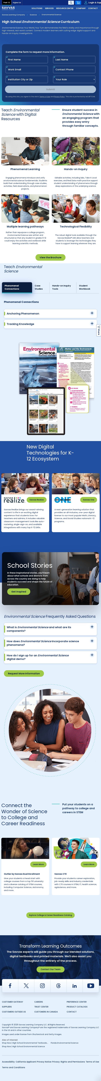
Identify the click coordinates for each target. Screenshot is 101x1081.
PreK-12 (6, 2)
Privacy (56, 1061)
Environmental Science (51, 14)
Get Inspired (18, 591)
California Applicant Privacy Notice (33, 1061)
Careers (38, 1001)
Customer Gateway (12, 1001)
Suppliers (7, 1006)
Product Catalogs (77, 1006)
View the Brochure (50, 257)
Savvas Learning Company (13, 14)
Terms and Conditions (13, 1067)
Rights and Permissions (73, 1061)
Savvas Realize (36, 499)
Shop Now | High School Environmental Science (23, 1046)
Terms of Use (92, 1061)
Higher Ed (17, 2)
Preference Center (77, 1001)
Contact (72, 1011)
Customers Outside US (14, 1011)
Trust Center (41, 1006)
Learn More (38, 864)
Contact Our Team (50, 969)
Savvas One (88, 499)
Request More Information (24, 673)
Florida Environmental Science (64, 1043)
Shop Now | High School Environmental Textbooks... (25, 1043)
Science (33, 14)
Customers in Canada (46, 1011)
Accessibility (8, 1061)
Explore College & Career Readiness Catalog (50, 915)
